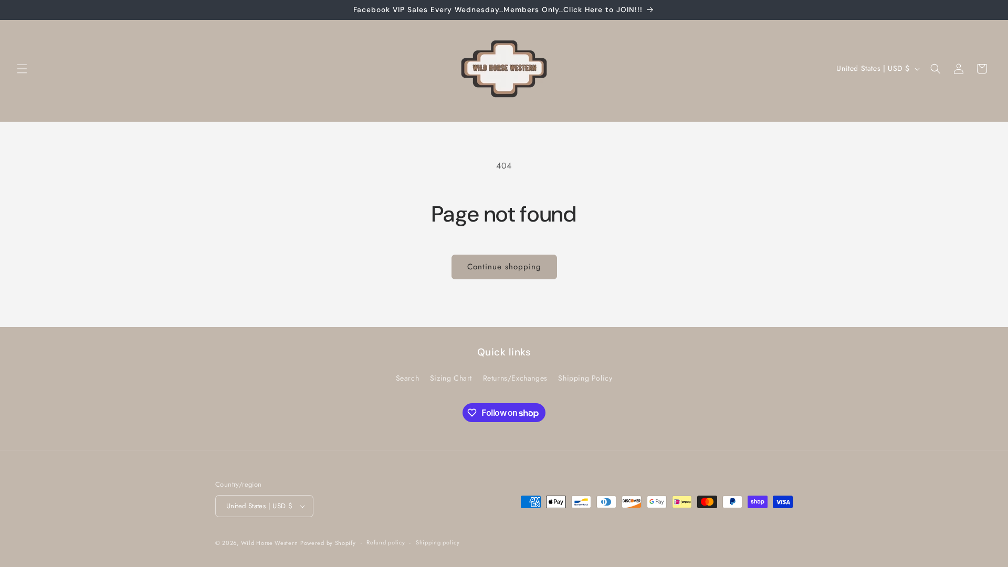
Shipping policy (438, 542)
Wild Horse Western (269, 543)
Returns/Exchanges (515, 378)
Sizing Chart (451, 378)
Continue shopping (504, 266)
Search (407, 378)
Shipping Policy (585, 378)
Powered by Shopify (328, 543)
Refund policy (385, 542)
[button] (22, 68)
